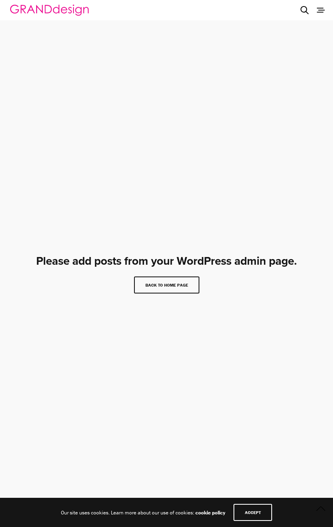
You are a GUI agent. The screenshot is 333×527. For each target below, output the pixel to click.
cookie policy (210, 512)
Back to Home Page (166, 285)
